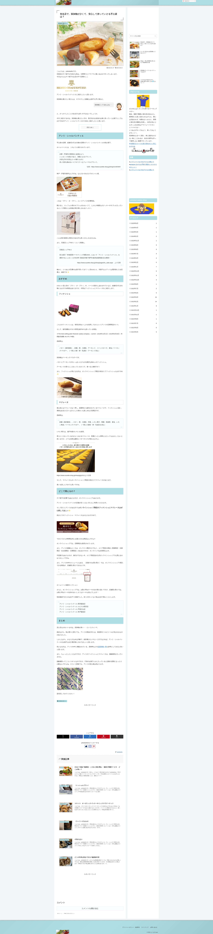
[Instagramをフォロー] (90, 746)
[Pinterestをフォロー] (94, 746)
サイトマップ (144, 927)
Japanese (186, 1)
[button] (117, 736)
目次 (88, 127)
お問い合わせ (153, 927)
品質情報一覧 (102, 647)
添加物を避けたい (63, 701)
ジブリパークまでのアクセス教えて (142, 162)
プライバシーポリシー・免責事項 (131, 927)
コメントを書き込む (90, 908)
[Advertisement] (90, 718)
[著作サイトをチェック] (86, 746)
